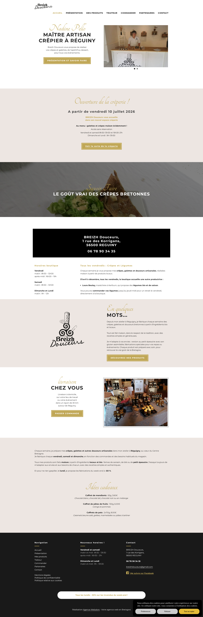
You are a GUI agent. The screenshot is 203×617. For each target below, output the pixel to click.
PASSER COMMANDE (67, 413)
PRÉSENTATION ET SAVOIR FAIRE (67, 60)
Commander (128, 13)
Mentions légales (43, 575)
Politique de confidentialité (47, 578)
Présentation (74, 13)
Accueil (57, 13)
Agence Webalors (91, 610)
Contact (163, 13)
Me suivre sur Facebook (142, 573)
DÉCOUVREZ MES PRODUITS (127, 358)
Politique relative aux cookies (48, 580)
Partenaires (146, 13)
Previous (100, 45)
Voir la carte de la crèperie (101, 146)
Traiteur (111, 13)
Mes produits (94, 13)
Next (171, 45)
